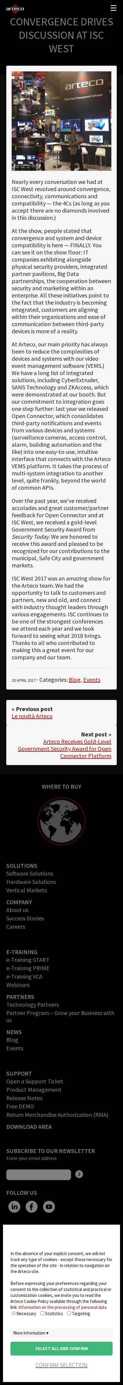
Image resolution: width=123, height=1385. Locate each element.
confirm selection (61, 1365)
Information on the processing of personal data (63, 1307)
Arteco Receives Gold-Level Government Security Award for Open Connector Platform (64, 748)
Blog (75, 679)
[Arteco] (17, 8)
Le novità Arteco (32, 716)
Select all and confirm (61, 1348)
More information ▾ (31, 1333)
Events (91, 679)
